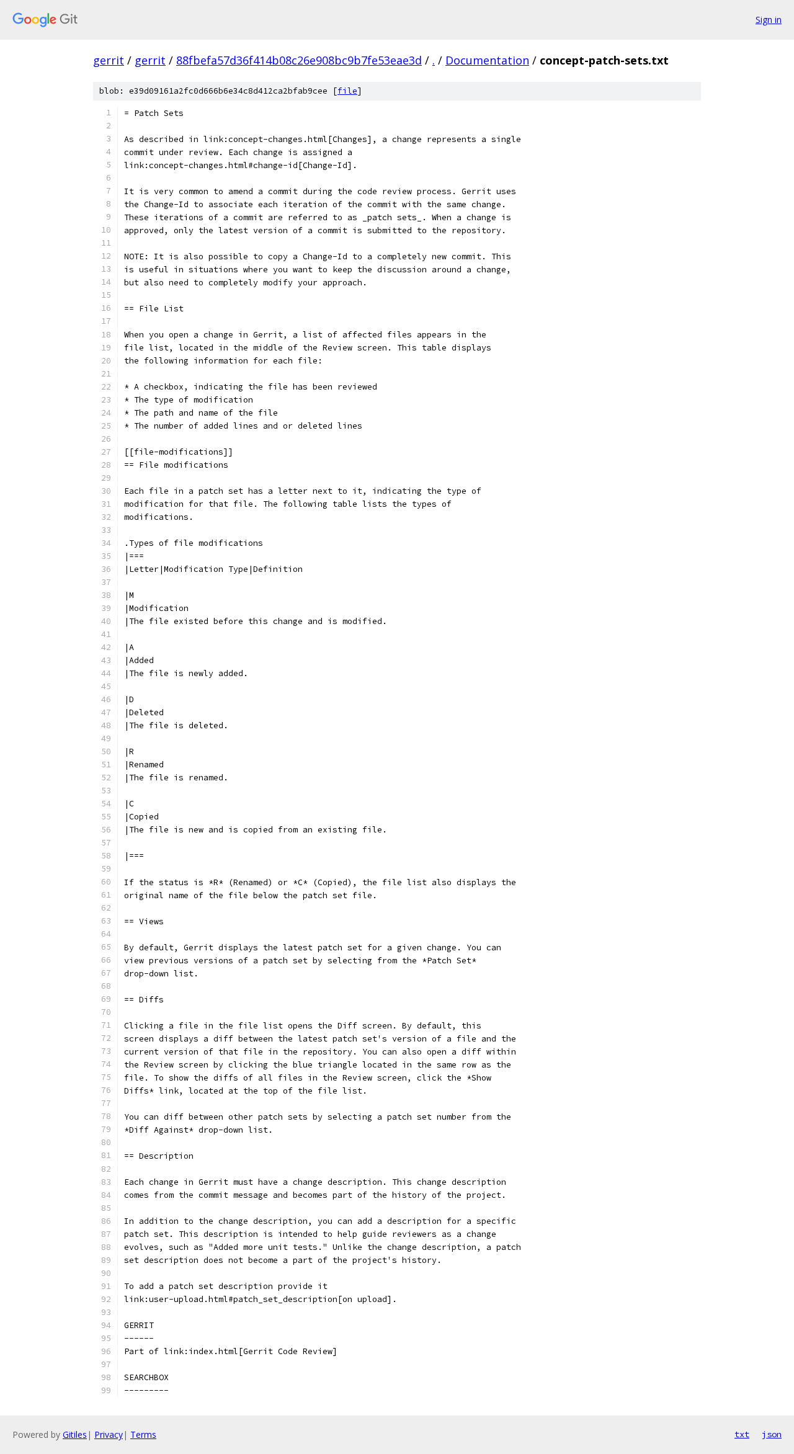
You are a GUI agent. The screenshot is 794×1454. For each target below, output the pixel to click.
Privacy (108, 1434)
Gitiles (75, 1434)
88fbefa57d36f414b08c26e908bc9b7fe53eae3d (299, 60)
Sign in (769, 19)
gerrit (108, 60)
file (347, 91)
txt (741, 1434)
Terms (143, 1434)
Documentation (487, 60)
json (772, 1434)
